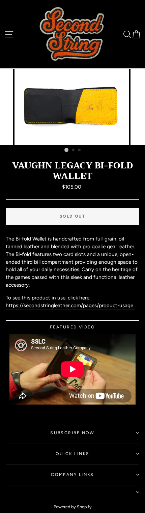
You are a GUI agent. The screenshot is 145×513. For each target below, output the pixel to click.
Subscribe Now (72, 432)
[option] (72, 107)
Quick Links (73, 453)
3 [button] (79, 150)
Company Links (72, 474)
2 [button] (73, 150)
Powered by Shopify (73, 506)
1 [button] (66, 150)
